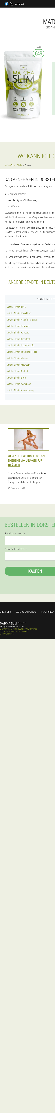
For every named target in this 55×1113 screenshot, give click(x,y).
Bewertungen (47, 611)
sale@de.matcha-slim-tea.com (12, 626)
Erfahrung (5, 611)
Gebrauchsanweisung (26, 611)
